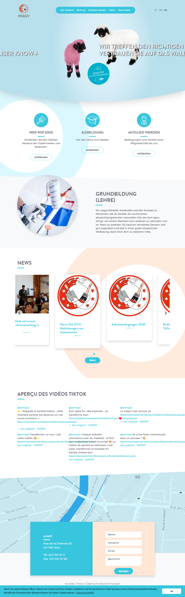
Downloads (124, 10)
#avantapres (60, 421)
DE (165, 10)
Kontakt (69, 583)
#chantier (63, 441)
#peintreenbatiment (29, 421)
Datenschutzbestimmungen (103, 583)
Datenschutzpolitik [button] (85, 593)
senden (124, 571)
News (112, 10)
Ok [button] (171, 591)
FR (160, 10)
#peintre (161, 414)
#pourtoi (47, 421)
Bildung (81, 10)
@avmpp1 (23, 407)
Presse (80, 583)
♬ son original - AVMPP (31, 428)
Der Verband (67, 10)
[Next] (165, 313)
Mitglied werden (97, 10)
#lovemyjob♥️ (113, 418)
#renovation (49, 441)
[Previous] (20, 313)
